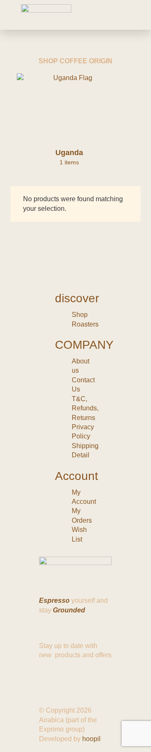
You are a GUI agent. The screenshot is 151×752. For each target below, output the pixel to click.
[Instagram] (72, 678)
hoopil (91, 738)
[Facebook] (49, 678)
